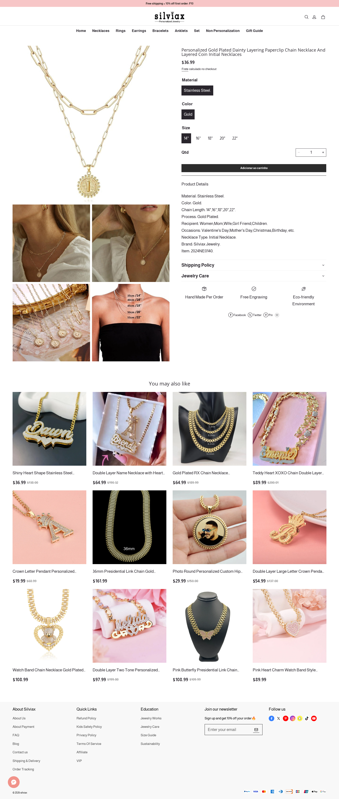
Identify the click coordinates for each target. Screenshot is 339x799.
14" (186, 138)
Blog (16, 744)
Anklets (181, 31)
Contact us (20, 752)
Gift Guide (254, 31)
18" (210, 138)
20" (222, 138)
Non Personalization (223, 31)
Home (81, 31)
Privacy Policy (86, 735)
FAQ (16, 735)
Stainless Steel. (197, 90)
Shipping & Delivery (26, 761)
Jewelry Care (150, 727)
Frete (185, 68)
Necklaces (100, 31)
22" (235, 138)
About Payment (23, 727)
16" (198, 138)
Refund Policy (86, 718)
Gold (188, 114)
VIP (79, 761)
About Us (19, 718)
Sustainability (150, 744)
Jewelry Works (151, 718)
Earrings (139, 31)
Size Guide (148, 735)
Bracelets (160, 31)
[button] (306, 17)
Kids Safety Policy (89, 727)
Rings (121, 31)
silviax (23, 792)
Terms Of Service (89, 744)
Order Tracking (23, 769)
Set (197, 31)
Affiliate (82, 752)
